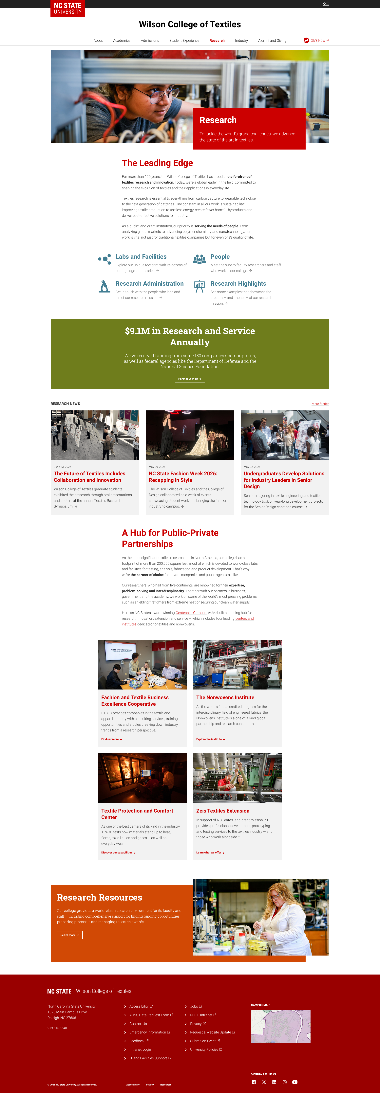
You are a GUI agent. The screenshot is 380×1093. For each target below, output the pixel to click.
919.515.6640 (57, 1028)
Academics (121, 40)
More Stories (320, 404)
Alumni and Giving (272, 40)
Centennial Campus (191, 613)
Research (217, 40)
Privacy (150, 1084)
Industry (241, 40)
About (98, 40)
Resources (165, 1084)
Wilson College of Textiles (190, 24)
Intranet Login (140, 1049)
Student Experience (184, 40)
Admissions (150, 40)
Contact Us (138, 1024)
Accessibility (133, 1084)
